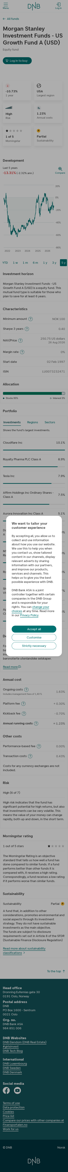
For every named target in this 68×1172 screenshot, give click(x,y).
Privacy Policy (29, 615)
